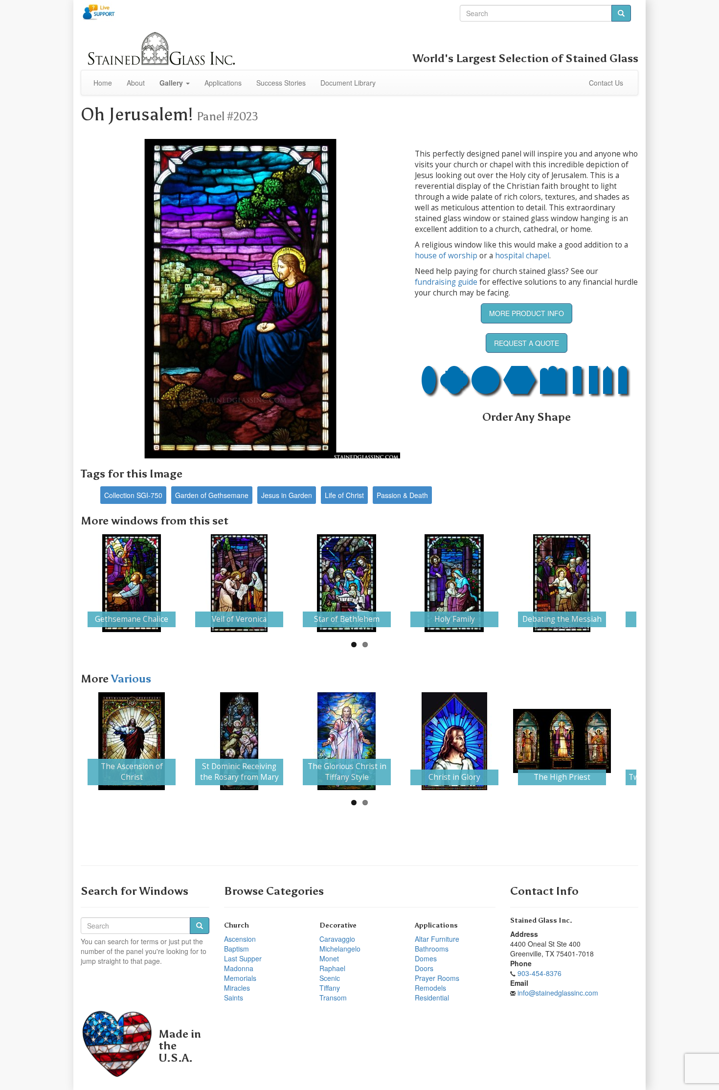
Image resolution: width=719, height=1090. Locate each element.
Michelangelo (339, 949)
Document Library (348, 83)
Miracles (237, 988)
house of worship (446, 255)
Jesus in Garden (286, 495)
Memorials (240, 978)
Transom (333, 997)
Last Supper (243, 958)
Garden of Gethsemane (211, 495)
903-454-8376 (539, 973)
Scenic (329, 978)
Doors (424, 968)
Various (131, 678)
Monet (329, 958)
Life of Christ (344, 495)
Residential (432, 997)
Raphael (332, 968)
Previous (68, 583)
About (136, 83)
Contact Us (606, 83)
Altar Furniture (437, 939)
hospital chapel (522, 255)
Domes (426, 958)
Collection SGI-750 (133, 495)
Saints (233, 997)
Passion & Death (402, 495)
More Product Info (526, 313)
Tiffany (329, 988)
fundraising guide (446, 282)
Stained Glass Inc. (541, 920)
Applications (223, 83)
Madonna (238, 968)
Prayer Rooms (437, 978)
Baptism (236, 949)
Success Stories (281, 83)
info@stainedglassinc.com (557, 993)
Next (651, 583)
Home (102, 83)
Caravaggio (337, 939)
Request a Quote (526, 343)
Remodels (430, 988)
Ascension (240, 939)
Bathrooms (432, 949)
